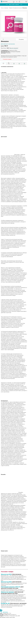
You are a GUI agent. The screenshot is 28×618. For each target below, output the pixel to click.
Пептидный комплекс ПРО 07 (10, 586)
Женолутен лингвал (7, 592)
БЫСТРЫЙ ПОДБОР (14, 4)
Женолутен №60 (6, 581)
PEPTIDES (5, 1)
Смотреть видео (7, 59)
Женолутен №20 (6, 574)
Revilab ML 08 (5, 603)
